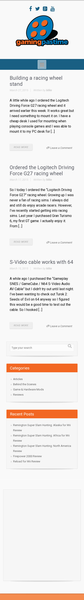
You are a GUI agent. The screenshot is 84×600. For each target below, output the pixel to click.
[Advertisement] (42, 534)
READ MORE (21, 147)
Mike (49, 90)
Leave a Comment (61, 148)
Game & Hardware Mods (28, 389)
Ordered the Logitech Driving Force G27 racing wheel (42, 171)
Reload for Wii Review (26, 461)
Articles (18, 379)
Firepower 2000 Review (27, 456)
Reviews (18, 394)
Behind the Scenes (24, 384)
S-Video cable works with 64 (41, 262)
